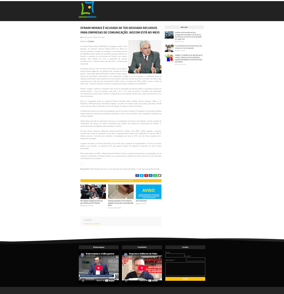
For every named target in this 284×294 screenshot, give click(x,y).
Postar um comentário (92, 224)
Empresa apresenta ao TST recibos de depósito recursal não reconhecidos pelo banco (120, 203)
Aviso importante (141, 201)
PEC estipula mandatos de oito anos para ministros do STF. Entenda (91, 202)
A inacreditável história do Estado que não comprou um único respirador (188, 47)
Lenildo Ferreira (87, 37)
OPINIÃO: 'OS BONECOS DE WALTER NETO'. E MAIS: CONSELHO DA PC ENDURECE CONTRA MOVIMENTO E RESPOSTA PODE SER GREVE (189, 58)
